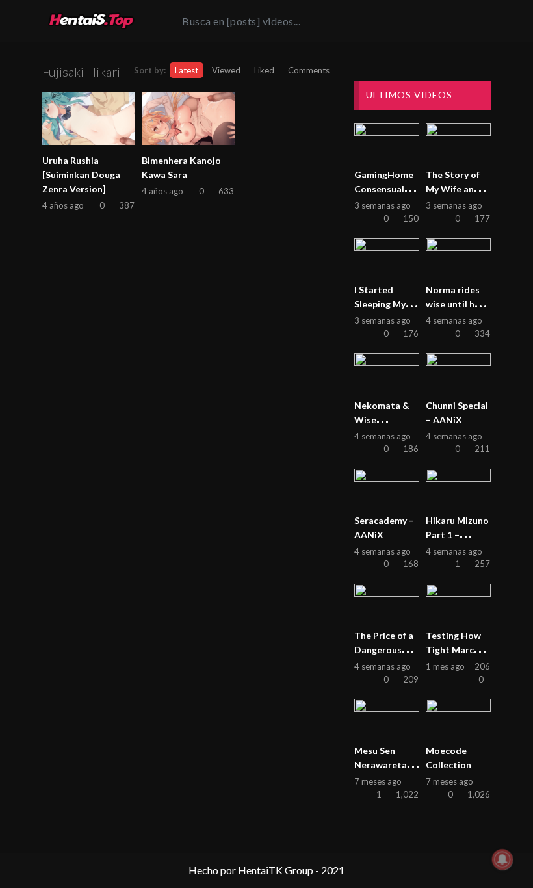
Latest (186, 70)
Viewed (226, 70)
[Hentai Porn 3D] (91, 21)
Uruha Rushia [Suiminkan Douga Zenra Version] (81, 174)
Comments (309, 70)
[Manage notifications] (502, 859)
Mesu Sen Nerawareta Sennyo (380, 765)
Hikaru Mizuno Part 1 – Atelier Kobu (457, 535)
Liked (264, 70)
